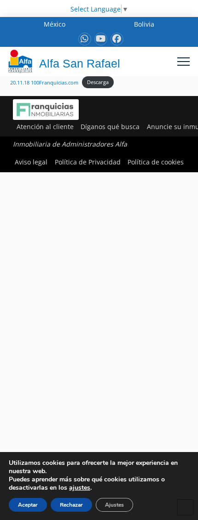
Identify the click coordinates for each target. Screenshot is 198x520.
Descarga (98, 82)
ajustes (79, 488)
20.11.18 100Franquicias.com (44, 82)
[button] (183, 61)
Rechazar (71, 505)
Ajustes (114, 505)
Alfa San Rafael (79, 63)
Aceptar (28, 505)
